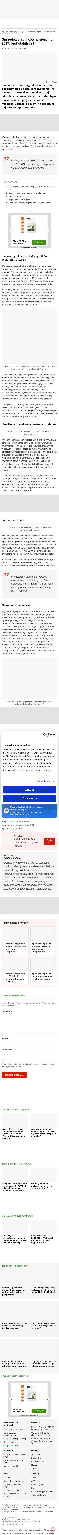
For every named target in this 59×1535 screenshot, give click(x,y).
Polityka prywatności (23, 1533)
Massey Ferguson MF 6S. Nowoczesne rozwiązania (43, 1428)
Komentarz (7, 1011)
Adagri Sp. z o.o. (40, 1505)
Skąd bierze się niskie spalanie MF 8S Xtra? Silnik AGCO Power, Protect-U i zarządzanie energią (13, 1133)
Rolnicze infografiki (33, 1530)
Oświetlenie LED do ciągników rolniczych (40, 1434)
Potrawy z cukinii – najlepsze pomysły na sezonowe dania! (41, 1185)
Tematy (18, 1530)
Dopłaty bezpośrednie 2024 (13, 1485)
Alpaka (34, 1478)
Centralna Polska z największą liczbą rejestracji (29, 203)
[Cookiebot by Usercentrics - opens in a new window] (43, 735)
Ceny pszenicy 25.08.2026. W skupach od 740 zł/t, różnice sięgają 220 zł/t (42, 1239)
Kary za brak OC (10, 1466)
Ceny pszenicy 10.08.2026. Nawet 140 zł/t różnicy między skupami (15, 1325)
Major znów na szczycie (19, 200)
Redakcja (49, 1533)
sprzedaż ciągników (12, 828)
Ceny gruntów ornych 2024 (13, 1461)
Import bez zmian (16, 196)
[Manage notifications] (53, 1529)
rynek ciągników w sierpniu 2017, (19, 825)
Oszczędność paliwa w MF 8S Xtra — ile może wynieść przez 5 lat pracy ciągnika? (43, 1132)
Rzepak (34, 1465)
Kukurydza (36, 1458)
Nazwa (5, 1038)
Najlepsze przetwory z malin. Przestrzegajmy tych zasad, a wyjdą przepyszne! (13, 1291)
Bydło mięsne (37, 1484)
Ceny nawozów (10, 1445)
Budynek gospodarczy (13, 1481)
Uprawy (35, 1450)
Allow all (29, 790)
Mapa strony (49, 1530)
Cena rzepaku (9, 1442)
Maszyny (35, 1423)
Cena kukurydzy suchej (13, 1429)
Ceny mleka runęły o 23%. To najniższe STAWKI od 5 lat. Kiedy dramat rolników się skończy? (14, 1187)
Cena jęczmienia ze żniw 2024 (14, 1455)
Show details (43, 781)
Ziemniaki (35, 1468)
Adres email (8, 1050)
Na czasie (8, 1450)
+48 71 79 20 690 (13, 1522)
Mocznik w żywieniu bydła (42, 1491)
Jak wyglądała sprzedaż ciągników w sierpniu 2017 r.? (31, 188)
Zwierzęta (36, 1473)
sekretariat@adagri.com (12, 1524)
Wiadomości (7, 1530)
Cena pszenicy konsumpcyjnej (10, 1434)
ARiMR (6, 1478)
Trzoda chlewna (38, 1495)
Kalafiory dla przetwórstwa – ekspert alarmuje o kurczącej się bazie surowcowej (14, 1239)
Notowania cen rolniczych (10, 1424)
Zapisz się (50, 841)
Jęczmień (35, 1454)
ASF (33, 1481)
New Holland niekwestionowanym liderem (27, 193)
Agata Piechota (21, 49)
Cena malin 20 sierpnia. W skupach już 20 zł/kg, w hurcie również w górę (14, 1363)
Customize (27, 798)
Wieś (5, 1473)
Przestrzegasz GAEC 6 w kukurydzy (14, 1495)
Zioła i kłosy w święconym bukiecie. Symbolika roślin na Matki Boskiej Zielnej (44, 1289)
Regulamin (6, 1533)
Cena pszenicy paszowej (14, 1438)
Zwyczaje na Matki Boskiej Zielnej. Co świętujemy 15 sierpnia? (44, 1325)
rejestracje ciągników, (19, 821)
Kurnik (34, 1488)
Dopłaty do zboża (11, 1490)
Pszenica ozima (38, 1461)
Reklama (39, 1533)
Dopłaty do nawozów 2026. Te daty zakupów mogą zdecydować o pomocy (45, 1363)
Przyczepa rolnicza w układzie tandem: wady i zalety (42, 1440)
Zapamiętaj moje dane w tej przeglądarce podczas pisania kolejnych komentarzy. (28, 1065)
